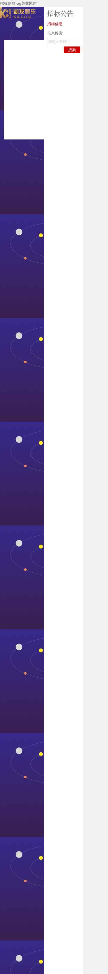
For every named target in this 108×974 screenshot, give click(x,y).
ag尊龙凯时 (10, 10)
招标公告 (60, 13)
